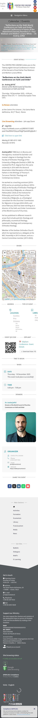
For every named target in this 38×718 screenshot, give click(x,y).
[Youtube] (35, 7)
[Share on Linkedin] (19, 486)
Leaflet (7, 299)
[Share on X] (14, 486)
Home (3, 44)
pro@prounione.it (15, 464)
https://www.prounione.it (17, 468)
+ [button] (4, 252)
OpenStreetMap (19, 299)
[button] (19, 15)
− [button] (4, 255)
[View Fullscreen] (4, 260)
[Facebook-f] (35, 1)
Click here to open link (13, 136)
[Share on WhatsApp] (23, 486)
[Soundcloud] (35, 10)
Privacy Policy (7, 677)
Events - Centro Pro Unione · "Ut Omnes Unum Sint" (21, 44)
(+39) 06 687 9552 (15, 460)
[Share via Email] (28, 486)
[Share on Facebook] (10, 486)
